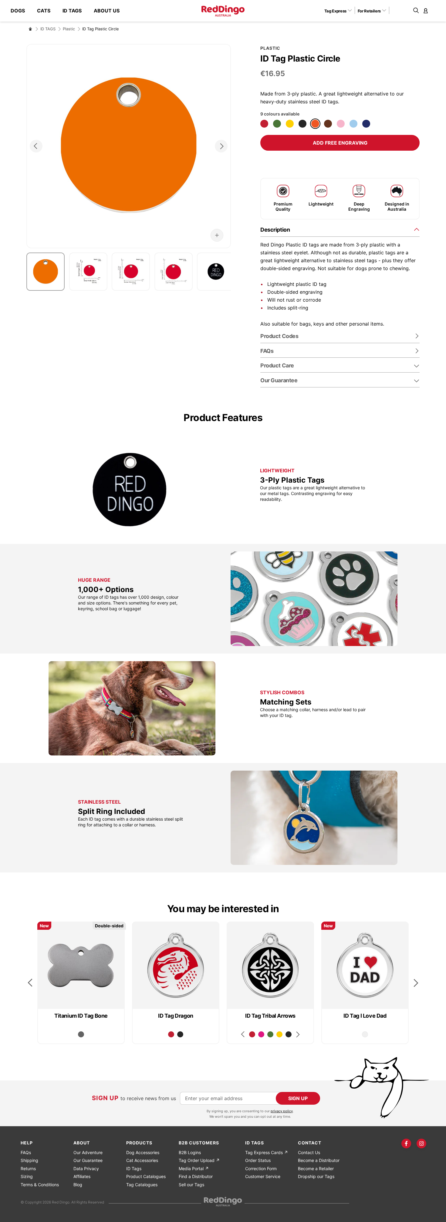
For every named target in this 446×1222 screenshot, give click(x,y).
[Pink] (341, 124)
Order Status (258, 1160)
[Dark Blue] (366, 124)
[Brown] (328, 124)
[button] (340, 11)
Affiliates (81, 1176)
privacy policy (282, 1111)
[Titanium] (81, 1034)
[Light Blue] (353, 124)
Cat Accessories (142, 1160)
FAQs (26, 1152)
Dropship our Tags (316, 1176)
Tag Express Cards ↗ (266, 1152)
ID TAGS (48, 28)
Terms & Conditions (40, 1184)
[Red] (264, 124)
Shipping (29, 1160)
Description (275, 229)
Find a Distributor (196, 1176)
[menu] (68, 11)
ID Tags (133, 1168)
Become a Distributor (319, 1160)
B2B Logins (190, 1152)
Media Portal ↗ (194, 1168)
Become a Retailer (316, 1168)
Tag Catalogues (141, 1184)
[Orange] (315, 124)
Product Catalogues (146, 1176)
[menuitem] (21, 11)
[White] (365, 1034)
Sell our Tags (191, 1184)
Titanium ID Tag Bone (81, 1016)
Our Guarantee (278, 380)
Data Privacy (86, 1168)
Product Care (277, 365)
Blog (77, 1184)
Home (30, 29)
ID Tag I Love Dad (364, 1016)
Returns (28, 1168)
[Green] (277, 124)
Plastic (69, 28)
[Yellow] (290, 124)
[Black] (302, 124)
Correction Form (261, 1168)
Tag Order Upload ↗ (199, 1160)
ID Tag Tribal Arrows (270, 1016)
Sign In (425, 10)
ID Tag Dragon (175, 1016)
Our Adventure (88, 1152)
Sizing (27, 1176)
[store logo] (223, 11)
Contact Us (309, 1152)
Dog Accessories (142, 1152)
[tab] (340, 229)
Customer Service (262, 1176)
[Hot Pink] (261, 1034)
